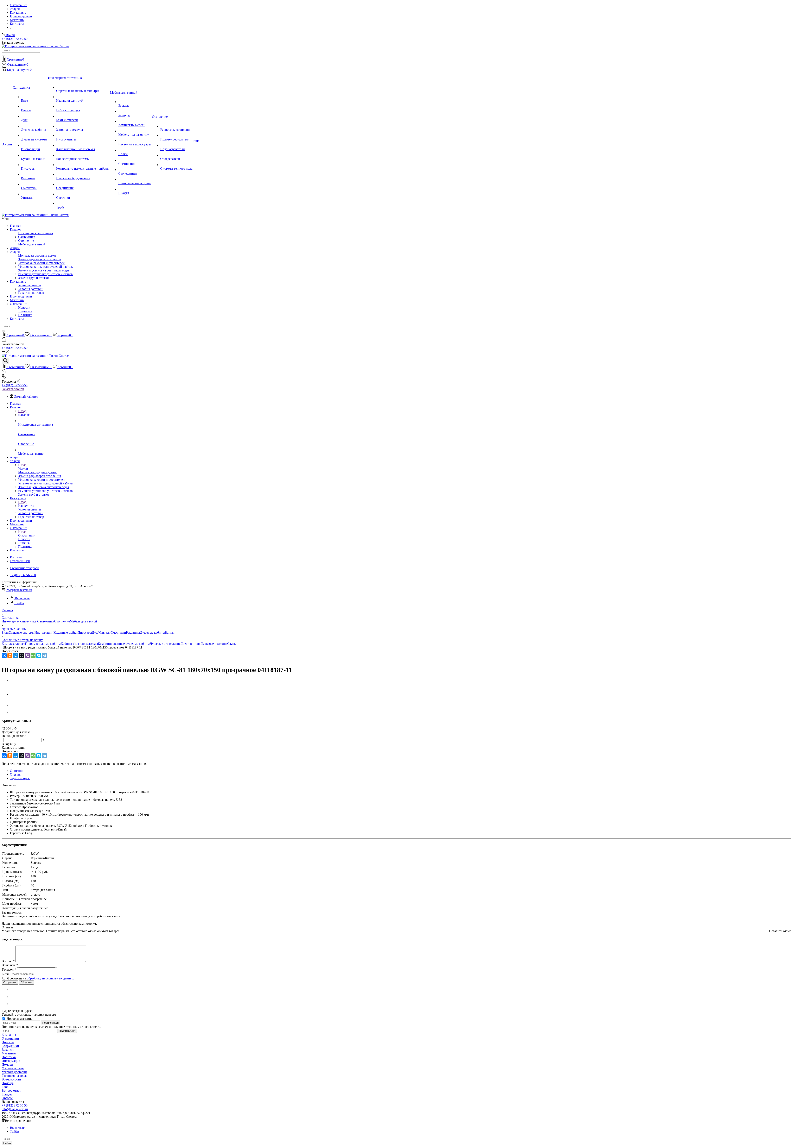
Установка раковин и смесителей (41, 263)
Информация (11, 1061)
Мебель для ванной (31, 244)
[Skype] (38, 655)
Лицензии (25, 311)
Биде (5, 632)
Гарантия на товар (31, 292)
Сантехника (26, 237)
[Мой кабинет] (4, 340)
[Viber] (27, 655)
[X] (21, 655)
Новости (24, 307)
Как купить (18, 281)
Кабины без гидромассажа (79, 643)
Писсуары (85, 632)
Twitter (19, 603)
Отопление (26, 240)
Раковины (133, 632)
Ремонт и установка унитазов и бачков (45, 274)
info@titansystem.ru (19, 590)
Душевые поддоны (214, 643)
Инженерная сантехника (35, 233)
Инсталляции (43, 632)
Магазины (17, 300)
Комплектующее (13, 643)
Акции (15, 248)
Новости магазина (19, 1018)
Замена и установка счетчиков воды (43, 270)
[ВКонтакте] (4, 655)
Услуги (15, 251)
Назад (22, 411)
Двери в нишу (190, 643)
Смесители (118, 632)
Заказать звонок (13, 389)
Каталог (15, 229)
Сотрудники (10, 1046)
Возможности (11, 1079)
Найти (7, 1143)
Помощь (7, 1064)
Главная (15, 225)
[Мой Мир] (15, 655)
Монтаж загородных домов (37, 255)
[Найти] (3, 55)
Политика (25, 315)
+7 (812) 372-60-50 (14, 38)
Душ (95, 632)
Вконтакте (22, 598)
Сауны (231, 643)
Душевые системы (21, 632)
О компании (18, 304)
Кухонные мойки (65, 632)
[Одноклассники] (9, 655)
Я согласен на (40, 978)
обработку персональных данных (50, 978)
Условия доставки (30, 289)
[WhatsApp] (33, 655)
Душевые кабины (152, 632)
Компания (9, 1034)
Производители (21, 296)
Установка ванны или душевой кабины (46, 266)
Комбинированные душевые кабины (124, 643)
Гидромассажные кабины (43, 643)
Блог (5, 1087)
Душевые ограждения (165, 643)
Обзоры (7, 1098)
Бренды (7, 1094)
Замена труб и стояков (34, 278)
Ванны (170, 632)
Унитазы (104, 632)
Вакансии (8, 1049)
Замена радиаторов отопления (39, 259)
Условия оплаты (29, 285)
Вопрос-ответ (11, 1090)
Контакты (17, 318)
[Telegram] (44, 655)
